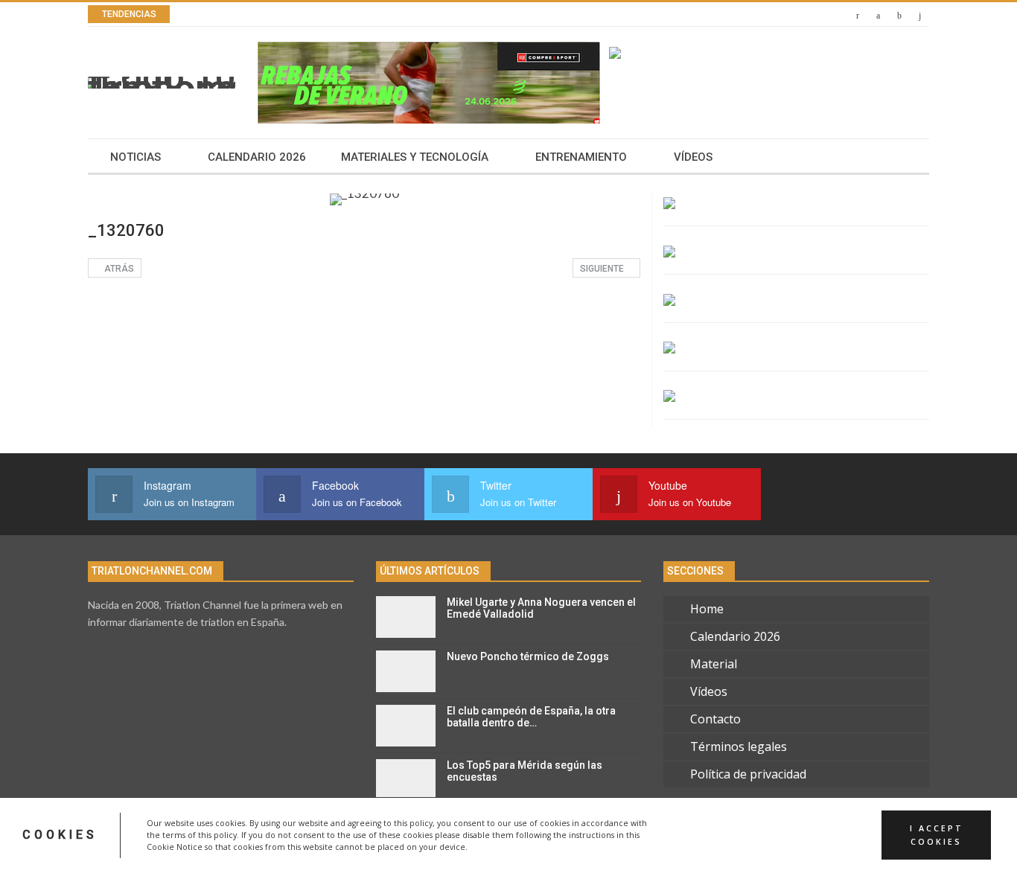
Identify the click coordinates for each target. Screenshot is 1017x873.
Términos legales (738, 746)
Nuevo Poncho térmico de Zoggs (528, 656)
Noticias (135, 157)
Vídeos (693, 157)
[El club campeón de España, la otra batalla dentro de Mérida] (406, 725)
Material (713, 664)
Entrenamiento (581, 157)
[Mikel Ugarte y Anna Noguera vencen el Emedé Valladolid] (406, 617)
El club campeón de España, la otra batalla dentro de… (531, 717)
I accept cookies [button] (936, 835)
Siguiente (603, 268)
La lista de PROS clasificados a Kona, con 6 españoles (371, 14)
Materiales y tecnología (414, 157)
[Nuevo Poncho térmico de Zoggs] (406, 671)
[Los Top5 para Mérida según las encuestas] (406, 780)
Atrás (118, 268)
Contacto (715, 719)
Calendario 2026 (257, 157)
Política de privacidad (748, 774)
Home (707, 609)
